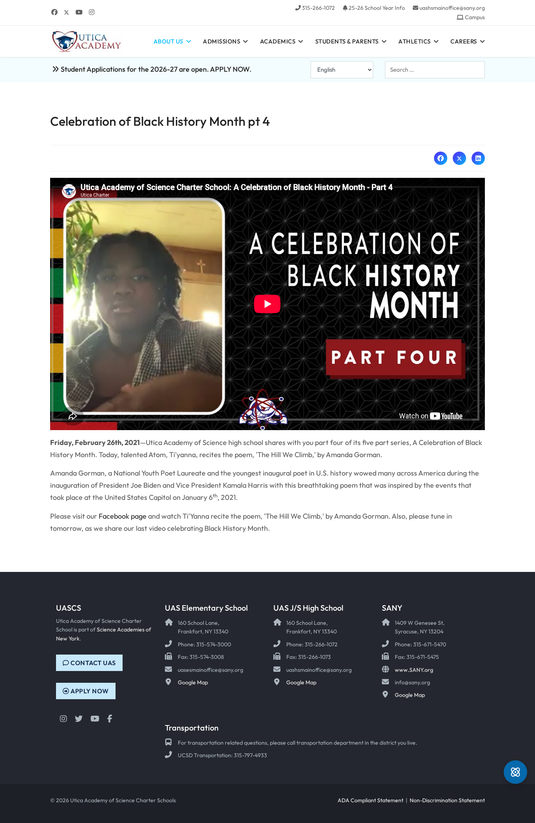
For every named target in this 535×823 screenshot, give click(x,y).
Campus (475, 17)
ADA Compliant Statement (370, 800)
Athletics (414, 41)
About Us (168, 41)
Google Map (193, 682)
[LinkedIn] (478, 158)
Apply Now (89, 691)
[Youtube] (79, 12)
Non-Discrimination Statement (447, 800)
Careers (463, 41)
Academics (278, 41)
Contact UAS (92, 663)
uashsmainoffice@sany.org (452, 7)
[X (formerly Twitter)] (459, 158)
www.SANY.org (414, 669)
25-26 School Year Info (377, 7)
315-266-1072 (318, 7)
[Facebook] (54, 12)
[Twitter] (66, 12)
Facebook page (122, 516)
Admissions (221, 41)
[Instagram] (91, 12)
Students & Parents (347, 41)
